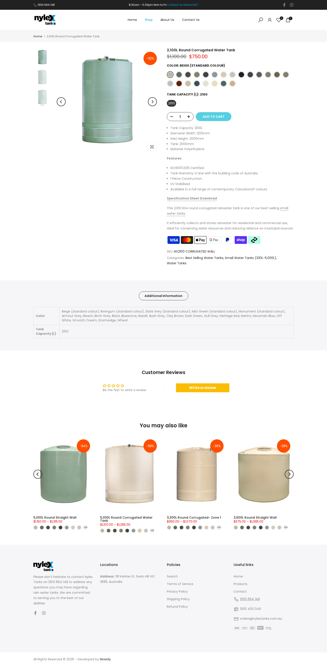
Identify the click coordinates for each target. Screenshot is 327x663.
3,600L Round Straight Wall (255, 517)
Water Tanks (176, 263)
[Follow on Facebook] (284, 5)
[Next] (152, 101)
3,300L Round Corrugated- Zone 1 (194, 517)
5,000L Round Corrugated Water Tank (126, 519)
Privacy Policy (177, 591)
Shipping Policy (178, 599)
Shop (149, 20)
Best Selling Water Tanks (204, 258)
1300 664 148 (46, 5)
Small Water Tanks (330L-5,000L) (250, 258)
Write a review (202, 387)
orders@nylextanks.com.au (261, 618)
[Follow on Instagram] (292, 5)
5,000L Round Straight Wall (55, 517)
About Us (167, 20)
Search (172, 576)
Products (240, 584)
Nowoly (105, 659)
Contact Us (191, 20)
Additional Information (163, 296)
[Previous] (61, 101)
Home (132, 20)
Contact (240, 591)
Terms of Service (180, 584)
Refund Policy (177, 606)
